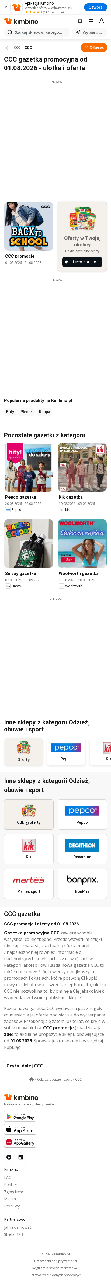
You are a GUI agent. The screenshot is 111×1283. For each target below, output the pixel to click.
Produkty (12, 1206)
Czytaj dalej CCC (24, 1066)
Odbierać (97, 47)
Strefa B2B (13, 1234)
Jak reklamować (18, 1227)
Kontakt (11, 1184)
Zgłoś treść (14, 1191)
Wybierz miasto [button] (94, 32)
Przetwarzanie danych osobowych (56, 1275)
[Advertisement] (55, 139)
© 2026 (55, 1254)
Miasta (10, 1198)
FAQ (8, 1177)
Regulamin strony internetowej (55, 1268)
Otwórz (96, 7)
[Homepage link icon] (31, 1079)
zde (8, 1034)
